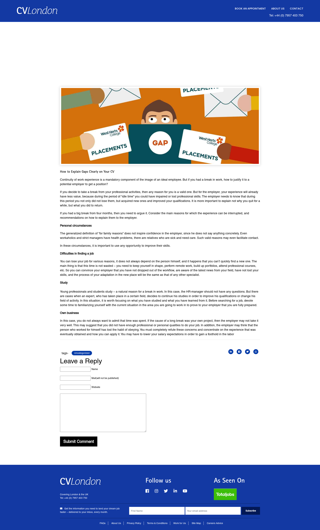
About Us (277, 8)
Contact (296, 8)
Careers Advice (215, 523)
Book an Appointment (250, 8)
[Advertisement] (160, 47)
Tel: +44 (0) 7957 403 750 (286, 15)
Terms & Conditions (157, 523)
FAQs (103, 523)
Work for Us (179, 523)
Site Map (196, 523)
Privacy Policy (134, 523)
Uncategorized (82, 353)
